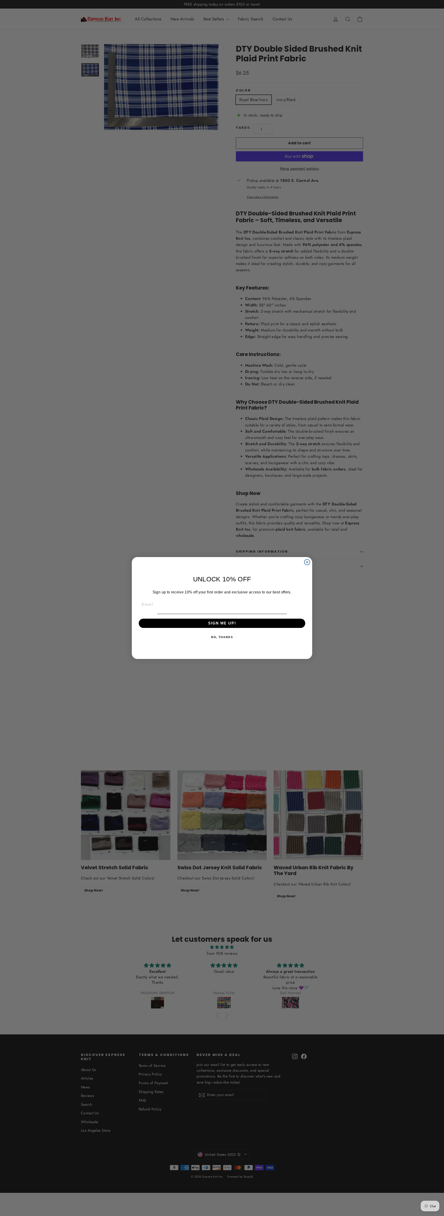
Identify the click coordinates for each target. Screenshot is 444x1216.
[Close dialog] (307, 562)
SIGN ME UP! (222, 623)
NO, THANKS (222, 637)
